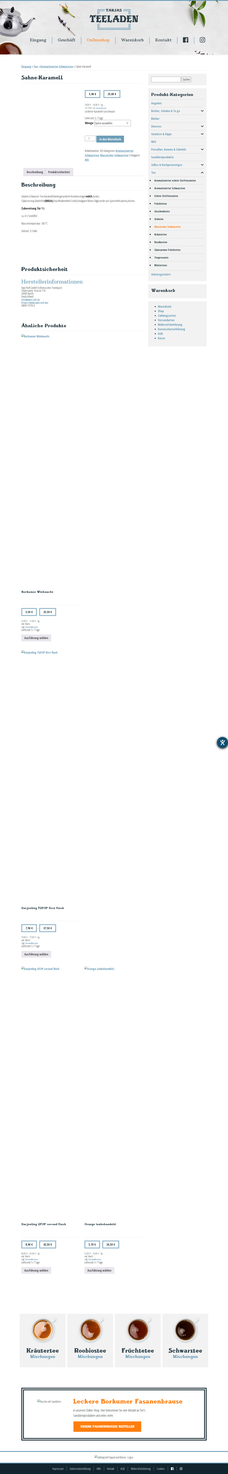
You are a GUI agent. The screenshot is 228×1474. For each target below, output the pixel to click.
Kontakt (163, 40)
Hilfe (99, 1469)
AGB (160, 334)
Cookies (161, 1469)
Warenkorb (132, 40)
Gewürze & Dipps (161, 134)
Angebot (156, 103)
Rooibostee (160, 242)
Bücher (155, 119)
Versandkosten (101, 108)
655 (87, 160)
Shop (161, 311)
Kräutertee (160, 234)
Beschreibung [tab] (35, 172)
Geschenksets (162, 211)
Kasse (161, 338)
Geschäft (66, 40)
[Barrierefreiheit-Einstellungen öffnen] (222, 742)
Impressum (58, 1469)
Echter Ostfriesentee (166, 196)
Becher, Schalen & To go (165, 111)
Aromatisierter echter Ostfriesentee (175, 180)
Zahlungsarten (167, 315)
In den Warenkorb (110, 139)
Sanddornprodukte (162, 157)
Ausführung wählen (36, 638)
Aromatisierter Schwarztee (56, 66)
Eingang (38, 40)
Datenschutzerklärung (171, 329)
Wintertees (160, 265)
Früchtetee (160, 203)
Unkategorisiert (161, 274)
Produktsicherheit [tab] (59, 172)
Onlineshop (98, 40)
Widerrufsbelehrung (170, 325)
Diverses (156, 126)
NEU (153, 142)
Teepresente (161, 257)
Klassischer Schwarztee (114, 155)
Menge (89, 123)
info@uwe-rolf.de (30, 299)
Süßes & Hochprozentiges (166, 165)
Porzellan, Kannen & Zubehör (168, 149)
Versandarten (166, 320)
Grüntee (158, 219)
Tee (36, 66)
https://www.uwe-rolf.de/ (34, 302)
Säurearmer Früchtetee (167, 250)
